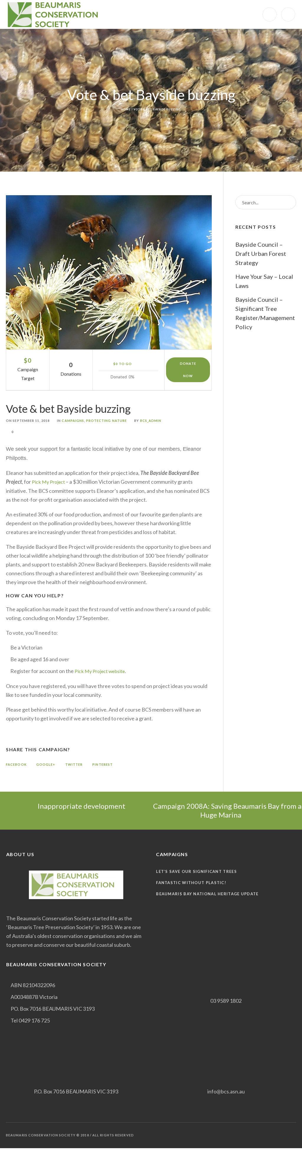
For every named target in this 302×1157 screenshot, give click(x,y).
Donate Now (188, 370)
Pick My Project (48, 482)
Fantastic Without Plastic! (191, 882)
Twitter (74, 764)
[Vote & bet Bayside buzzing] (109, 272)
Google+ (45, 764)
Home (126, 109)
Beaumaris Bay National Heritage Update (207, 893)
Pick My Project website (100, 671)
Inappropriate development (81, 806)
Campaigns (73, 420)
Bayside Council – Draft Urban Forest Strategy (260, 253)
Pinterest (102, 764)
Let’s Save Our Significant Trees (196, 871)
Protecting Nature (106, 420)
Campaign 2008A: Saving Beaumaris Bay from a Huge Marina (226, 810)
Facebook (16, 764)
